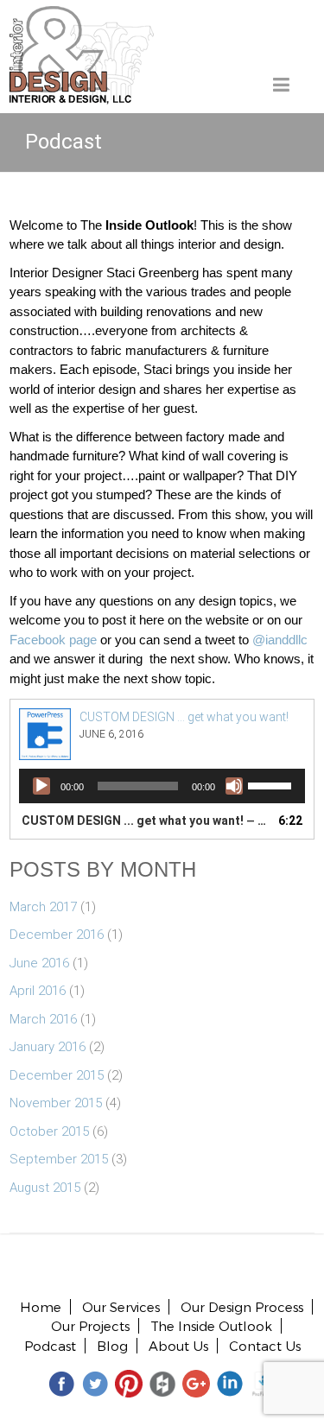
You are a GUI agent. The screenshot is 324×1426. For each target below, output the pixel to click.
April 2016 (38, 990)
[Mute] (234, 786)
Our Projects (90, 1326)
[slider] (272, 784)
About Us (178, 1345)
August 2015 (45, 1187)
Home (40, 1307)
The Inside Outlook (211, 1326)
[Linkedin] (229, 1382)
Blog (112, 1345)
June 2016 (39, 963)
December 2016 (57, 934)
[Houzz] (162, 1382)
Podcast (50, 1345)
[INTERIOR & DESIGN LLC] (82, 15)
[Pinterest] (128, 1382)
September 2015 (59, 1159)
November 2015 (56, 1103)
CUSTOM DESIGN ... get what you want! (184, 717)
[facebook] (61, 1382)
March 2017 (43, 907)
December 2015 (57, 1075)
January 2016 (48, 1047)
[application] (162, 786)
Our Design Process (242, 1307)
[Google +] (196, 1382)
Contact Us (265, 1345)
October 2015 (49, 1131)
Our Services (121, 1307)
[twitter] (95, 1382)
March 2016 (43, 1019)
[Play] (41, 786)
